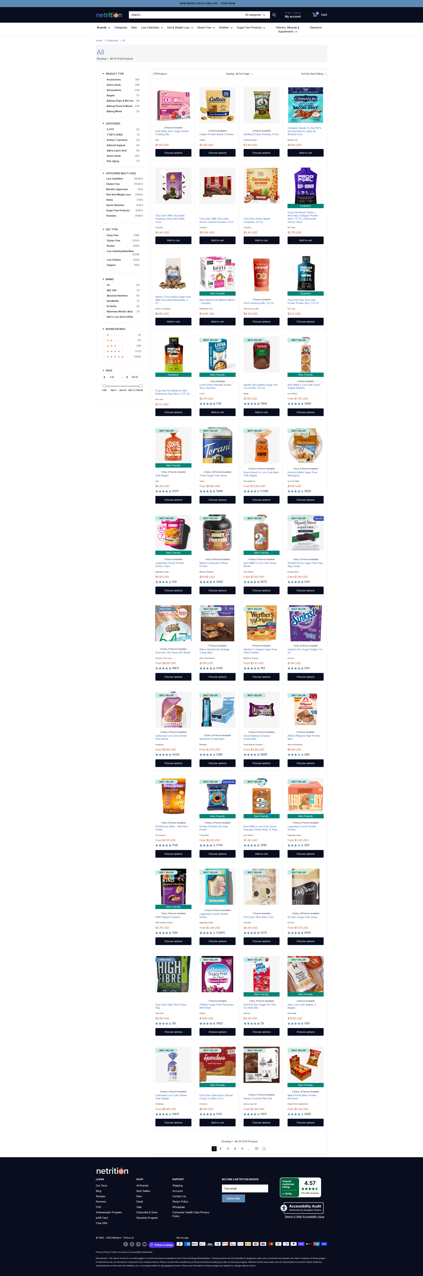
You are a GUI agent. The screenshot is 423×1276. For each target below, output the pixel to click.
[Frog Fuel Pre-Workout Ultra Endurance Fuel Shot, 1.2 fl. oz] (173, 354)
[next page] (264, 1148)
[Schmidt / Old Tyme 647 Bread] (173, 623)
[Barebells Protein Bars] (217, 710)
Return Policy (180, 1201)
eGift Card (102, 1217)
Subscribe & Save (146, 1212)
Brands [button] (102, 27)
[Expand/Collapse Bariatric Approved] (142, 189)
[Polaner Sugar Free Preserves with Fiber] (217, 974)
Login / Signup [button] (293, 12)
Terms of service (119, 1252)
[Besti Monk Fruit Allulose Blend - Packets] (217, 273)
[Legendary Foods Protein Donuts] (306, 796)
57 (256, 1148)
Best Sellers (143, 1191)
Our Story (101, 1185)
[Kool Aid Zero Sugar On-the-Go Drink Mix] (262, 974)
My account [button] (293, 16)
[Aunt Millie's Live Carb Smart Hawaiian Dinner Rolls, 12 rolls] (262, 796)
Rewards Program (147, 1217)
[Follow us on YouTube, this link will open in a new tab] (144, 1244)
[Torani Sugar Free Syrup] (217, 445)
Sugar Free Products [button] (249, 27)
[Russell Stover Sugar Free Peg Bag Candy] (306, 533)
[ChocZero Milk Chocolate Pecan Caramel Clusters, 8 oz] (217, 186)
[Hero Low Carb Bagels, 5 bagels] (306, 974)
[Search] (274, 15)
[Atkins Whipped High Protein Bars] (306, 710)
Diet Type (112, 229)
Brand (110, 279)
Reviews (101, 1201)
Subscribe (233, 1198)
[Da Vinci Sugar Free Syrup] (306, 887)
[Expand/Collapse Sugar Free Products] (142, 210)
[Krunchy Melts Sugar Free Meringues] (306, 445)
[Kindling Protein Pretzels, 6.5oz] (262, 105)
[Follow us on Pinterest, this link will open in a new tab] (138, 1244)
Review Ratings (115, 329)
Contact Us (179, 1196)
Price (109, 370)
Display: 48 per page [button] (237, 73)
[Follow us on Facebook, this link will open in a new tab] (125, 1244)
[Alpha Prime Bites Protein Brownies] (306, 1065)
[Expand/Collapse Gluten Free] (142, 184)
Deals (139, 1201)
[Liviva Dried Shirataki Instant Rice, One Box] (217, 354)
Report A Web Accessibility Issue (304, 1216)
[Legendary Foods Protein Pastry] (217, 887)
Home (99, 40)
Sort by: (312, 73)
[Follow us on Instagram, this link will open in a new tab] (132, 1244)
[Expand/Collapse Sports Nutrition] (142, 205)
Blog (98, 1191)
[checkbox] (122, 79)
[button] (320, 15)
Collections (112, 40)
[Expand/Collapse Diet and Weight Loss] (142, 194)
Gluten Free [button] (204, 27)
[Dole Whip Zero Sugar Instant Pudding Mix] (173, 105)
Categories (120, 27)
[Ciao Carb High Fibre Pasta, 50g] (173, 974)
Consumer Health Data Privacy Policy (190, 1214)
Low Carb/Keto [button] (150, 27)
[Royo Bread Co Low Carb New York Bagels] (262, 445)
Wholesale (178, 1207)
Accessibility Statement (140, 1252)
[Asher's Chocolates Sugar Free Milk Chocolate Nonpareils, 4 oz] (173, 273)
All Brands (142, 1185)
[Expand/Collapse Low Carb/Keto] (142, 178)
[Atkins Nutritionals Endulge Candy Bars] (217, 623)
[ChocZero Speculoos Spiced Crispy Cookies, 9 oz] (217, 1065)
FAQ (98, 1207)
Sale (139, 1207)
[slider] (104, 386)
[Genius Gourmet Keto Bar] (262, 1065)
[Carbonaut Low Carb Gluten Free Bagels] (173, 1065)
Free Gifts (101, 1223)
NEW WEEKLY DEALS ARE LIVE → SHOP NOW (207, 3)
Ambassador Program (109, 1212)
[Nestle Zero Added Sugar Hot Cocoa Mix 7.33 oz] (262, 354)
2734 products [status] (160, 73)
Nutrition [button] (224, 27)
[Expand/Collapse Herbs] (142, 200)
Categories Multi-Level (121, 173)
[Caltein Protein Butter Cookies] (217, 105)
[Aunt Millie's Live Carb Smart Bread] (262, 533)
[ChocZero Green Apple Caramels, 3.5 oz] (262, 186)
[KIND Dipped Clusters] (173, 887)
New (134, 27)
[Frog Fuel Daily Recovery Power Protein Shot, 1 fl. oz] (306, 273)
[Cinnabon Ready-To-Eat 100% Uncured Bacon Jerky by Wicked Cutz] (306, 105)
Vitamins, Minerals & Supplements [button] (287, 29)
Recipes (100, 1196)
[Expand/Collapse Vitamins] (142, 215)
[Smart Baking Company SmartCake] (262, 710)
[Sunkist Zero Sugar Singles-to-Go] (306, 623)
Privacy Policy (102, 1252)
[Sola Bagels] (173, 445)
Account (177, 1191)
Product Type (115, 73)
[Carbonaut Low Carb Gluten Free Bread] (173, 710)
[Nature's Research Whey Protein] (217, 533)
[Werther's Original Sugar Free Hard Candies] (262, 623)
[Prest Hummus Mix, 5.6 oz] (262, 273)
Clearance (316, 27)
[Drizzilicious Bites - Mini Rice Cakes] (173, 796)
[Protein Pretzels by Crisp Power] (217, 796)
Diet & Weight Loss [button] (178, 27)
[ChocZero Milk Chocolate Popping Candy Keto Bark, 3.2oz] (173, 186)
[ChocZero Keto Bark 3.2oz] (262, 887)
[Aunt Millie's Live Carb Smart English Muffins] (306, 354)
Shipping (177, 1185)
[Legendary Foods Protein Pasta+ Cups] (173, 533)
